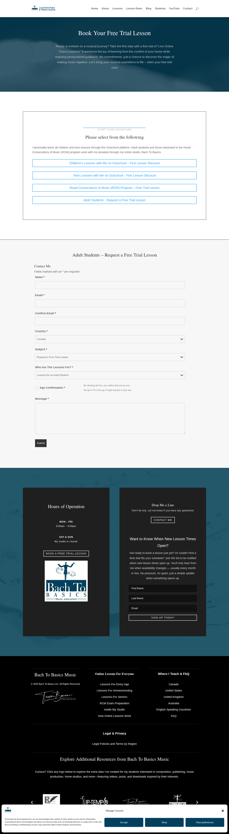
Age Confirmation (52, 387)
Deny (164, 822)
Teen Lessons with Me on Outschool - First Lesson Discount (114, 175)
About (105, 8)
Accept (123, 822)
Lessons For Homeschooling (114, 690)
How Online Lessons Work (114, 716)
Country (41, 331)
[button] (222, 810)
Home (94, 8)
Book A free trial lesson (66, 553)
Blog (148, 8)
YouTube (174, 8)
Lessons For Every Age (114, 684)
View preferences (205, 822)
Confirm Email (45, 313)
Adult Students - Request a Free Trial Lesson (114, 200)
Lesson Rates (134, 8)
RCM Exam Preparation (114, 703)
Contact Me (163, 520)
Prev (32, 802)
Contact (187, 8)
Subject (41, 349)
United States (173, 690)
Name (40, 277)
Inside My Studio (114, 709)
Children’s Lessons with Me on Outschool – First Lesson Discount (114, 163)
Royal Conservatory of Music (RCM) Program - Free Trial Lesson (115, 187)
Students (160, 8)
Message (42, 398)
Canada (174, 684)
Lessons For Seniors (114, 696)
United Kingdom (174, 696)
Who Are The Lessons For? (54, 367)
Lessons (117, 8)
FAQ (174, 716)
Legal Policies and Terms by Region (114, 743)
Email (39, 295)
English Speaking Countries (173, 709)
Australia (173, 703)
